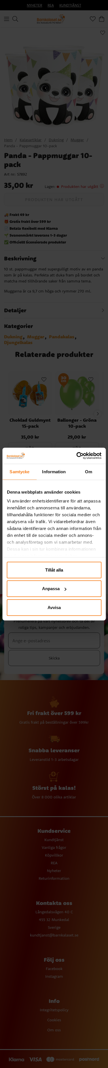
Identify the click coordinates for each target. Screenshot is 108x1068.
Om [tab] (88, 471)
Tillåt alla (54, 569)
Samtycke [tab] (19, 471)
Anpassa (51, 588)
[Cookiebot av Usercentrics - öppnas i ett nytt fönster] (76, 456)
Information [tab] (54, 471)
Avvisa (54, 607)
